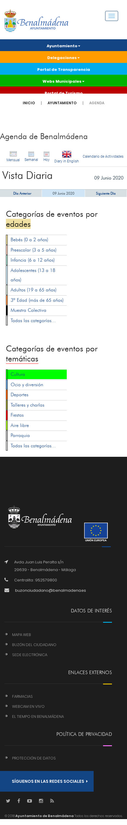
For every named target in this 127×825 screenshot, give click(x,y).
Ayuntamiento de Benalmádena (44, 815)
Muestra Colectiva (28, 310)
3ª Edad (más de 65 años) (37, 300)
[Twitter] (8, 801)
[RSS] (52, 801)
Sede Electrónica (29, 655)
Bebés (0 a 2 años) (29, 239)
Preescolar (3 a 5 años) (33, 250)
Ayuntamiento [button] (62, 46)
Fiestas (17, 415)
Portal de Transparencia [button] (63, 69)
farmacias (22, 696)
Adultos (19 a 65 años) (33, 290)
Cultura (18, 374)
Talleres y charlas (27, 405)
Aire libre (20, 425)
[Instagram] (41, 801)
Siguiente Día (106, 193)
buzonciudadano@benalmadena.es (50, 590)
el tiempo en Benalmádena (38, 716)
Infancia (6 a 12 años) (33, 260)
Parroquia (20, 435)
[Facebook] (18, 801)
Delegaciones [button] (62, 58)
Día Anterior (22, 193)
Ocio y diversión (27, 384)
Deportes (19, 394)
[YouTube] (29, 801)
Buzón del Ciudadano (34, 645)
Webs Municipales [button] (62, 81)
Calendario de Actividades (103, 156)
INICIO (29, 102)
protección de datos (34, 758)
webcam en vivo (28, 706)
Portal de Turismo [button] (64, 93)
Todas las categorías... (33, 320)
